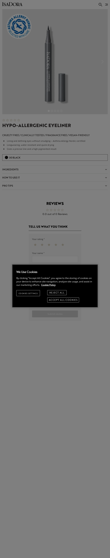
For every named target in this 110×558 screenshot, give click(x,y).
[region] (55, 285)
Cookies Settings (28, 293)
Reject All (56, 292)
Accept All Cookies (63, 299)
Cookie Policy (48, 284)
